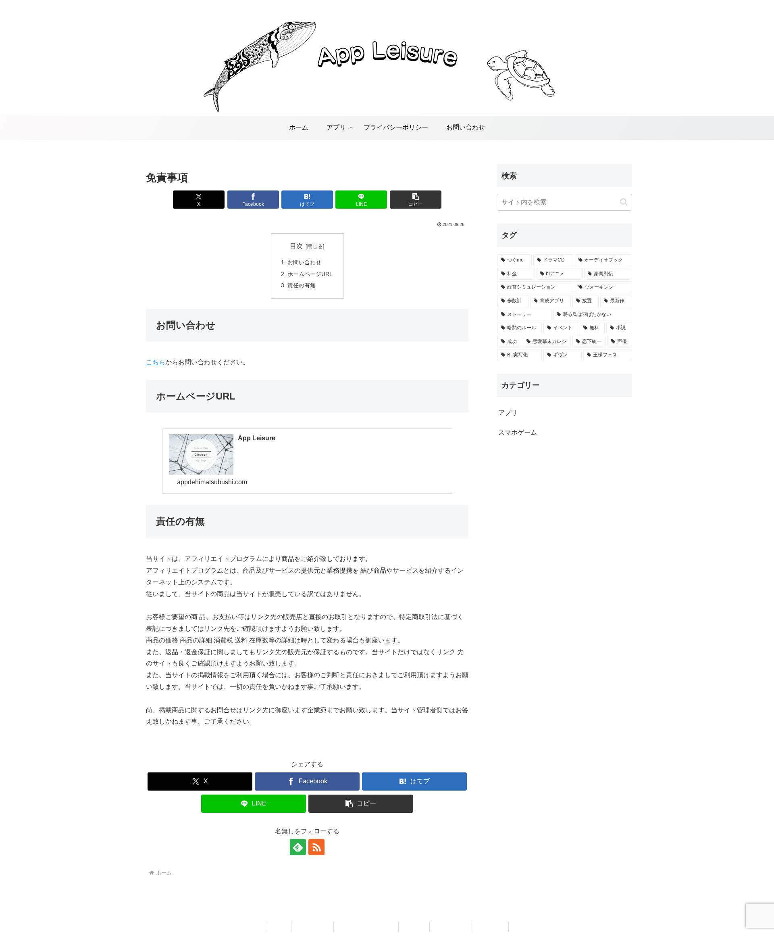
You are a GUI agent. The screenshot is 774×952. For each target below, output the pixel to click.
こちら (155, 362)
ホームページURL (310, 274)
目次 (296, 246)
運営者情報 (490, 927)
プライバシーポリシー (366, 927)
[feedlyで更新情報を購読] (298, 847)
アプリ (278, 927)
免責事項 (414, 927)
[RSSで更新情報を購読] (316, 847)
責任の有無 (301, 285)
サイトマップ (451, 927)
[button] (415, 199)
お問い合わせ (304, 262)
